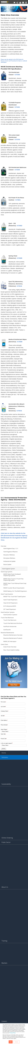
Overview (3, 546)
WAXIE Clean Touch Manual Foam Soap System (14, 584)
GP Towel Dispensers (9, 609)
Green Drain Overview (9, 647)
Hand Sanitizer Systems (7, 612)
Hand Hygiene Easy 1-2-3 (10, 548)
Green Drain (4, 644)
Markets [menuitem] (4, 963)
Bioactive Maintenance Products (12, 638)
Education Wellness (9, 555)
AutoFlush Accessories (9, 626)
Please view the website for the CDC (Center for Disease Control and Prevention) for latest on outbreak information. (14, 61)
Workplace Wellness (9, 558)
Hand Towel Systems (7, 594)
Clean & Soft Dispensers (10, 603)
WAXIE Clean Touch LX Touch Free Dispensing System (13, 579)
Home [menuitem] (4, 753)
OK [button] (10, 1042)
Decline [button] (16, 1042)
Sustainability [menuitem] (6, 784)
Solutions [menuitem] (5, 757)
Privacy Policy (12, 1032)
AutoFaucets (7, 630)
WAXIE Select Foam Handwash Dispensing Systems (12, 574)
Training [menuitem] (4, 941)
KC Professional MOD (9, 606)
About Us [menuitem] (5, 887)
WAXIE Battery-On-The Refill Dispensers (15, 591)
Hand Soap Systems (6, 572)
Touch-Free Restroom (7, 617)
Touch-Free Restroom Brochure (12, 623)
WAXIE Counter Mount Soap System (13, 588)
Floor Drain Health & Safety (11, 650)
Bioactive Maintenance (7, 632)
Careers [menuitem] (4, 1021)
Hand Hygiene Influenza (10, 552)
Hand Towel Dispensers (10, 600)
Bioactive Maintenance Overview (12, 635)
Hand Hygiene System (8, 569)
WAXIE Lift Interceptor (9, 641)
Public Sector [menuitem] (6, 842)
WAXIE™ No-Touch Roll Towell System (14, 596)
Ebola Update (7, 564)
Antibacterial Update (9, 561)
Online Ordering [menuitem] (7, 838)
